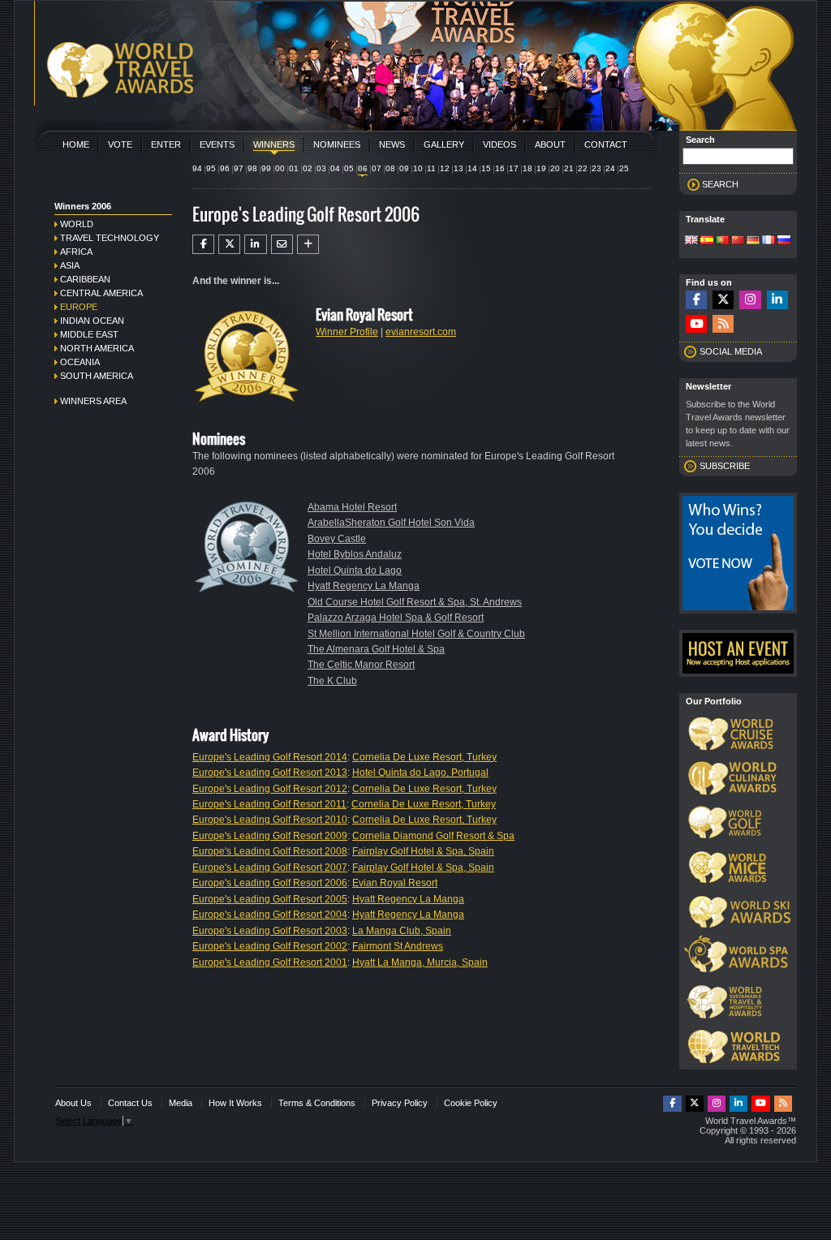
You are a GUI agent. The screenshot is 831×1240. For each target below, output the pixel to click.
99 (266, 168)
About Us (73, 1103)
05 (349, 168)
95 (211, 168)
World (76, 224)
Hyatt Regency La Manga (364, 586)
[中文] (737, 241)
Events (217, 144)
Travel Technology (109, 238)
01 (294, 168)
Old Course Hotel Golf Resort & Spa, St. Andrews (415, 602)
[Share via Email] (282, 244)
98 (252, 168)
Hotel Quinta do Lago (355, 570)
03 (321, 168)
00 (280, 168)
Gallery (444, 144)
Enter (166, 144)
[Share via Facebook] (203, 244)
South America (96, 376)
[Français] (768, 241)
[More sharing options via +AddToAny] (308, 244)
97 (238, 168)
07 (376, 168)
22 (583, 168)
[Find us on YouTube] (696, 324)
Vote (120, 144)
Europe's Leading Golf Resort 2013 (269, 772)
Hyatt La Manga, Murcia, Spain (420, 962)
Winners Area (93, 401)
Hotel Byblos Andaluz (355, 554)
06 (363, 168)
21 (569, 168)
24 (610, 168)
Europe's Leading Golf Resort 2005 (269, 899)
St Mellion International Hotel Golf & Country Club (416, 633)
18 (527, 168)
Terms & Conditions (316, 1103)
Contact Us (130, 1103)
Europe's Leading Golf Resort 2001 (269, 962)
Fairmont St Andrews (397, 946)
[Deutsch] (753, 241)
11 (431, 168)
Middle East (89, 334)
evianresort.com (420, 332)
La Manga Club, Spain (401, 930)
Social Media (731, 351)
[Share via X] (229, 244)
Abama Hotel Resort (352, 507)
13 (458, 168)
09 (404, 168)
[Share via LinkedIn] (255, 244)
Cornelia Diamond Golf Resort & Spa (433, 836)
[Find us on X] (723, 300)
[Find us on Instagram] (749, 300)
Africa (76, 251)
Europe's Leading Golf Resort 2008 (269, 851)
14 (472, 168)
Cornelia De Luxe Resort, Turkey (424, 757)
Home (75, 144)
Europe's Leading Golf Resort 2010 (269, 819)
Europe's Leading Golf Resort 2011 (269, 804)
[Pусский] (783, 241)
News (392, 144)
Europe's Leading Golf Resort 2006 (269, 883)
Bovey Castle (337, 539)
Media (180, 1103)
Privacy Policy (400, 1103)
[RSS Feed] (723, 324)
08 (390, 168)
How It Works (235, 1103)
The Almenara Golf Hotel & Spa (376, 649)
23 (596, 168)
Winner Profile (347, 332)
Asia (70, 265)
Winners (274, 144)
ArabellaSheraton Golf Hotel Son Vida (391, 522)
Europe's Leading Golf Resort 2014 (269, 757)
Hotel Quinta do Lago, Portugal (420, 772)
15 (486, 168)
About (550, 144)
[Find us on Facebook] (696, 300)
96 (225, 168)
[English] (691, 241)
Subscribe (725, 466)
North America (97, 348)
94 (197, 168)
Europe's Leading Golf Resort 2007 (269, 867)
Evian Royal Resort (394, 883)
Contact (605, 144)
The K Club (332, 681)
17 (514, 168)
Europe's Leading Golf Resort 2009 (269, 836)
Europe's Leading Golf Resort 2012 (269, 788)
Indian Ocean (92, 320)
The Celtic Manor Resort (361, 664)
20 (555, 168)
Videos (499, 144)
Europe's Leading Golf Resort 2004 (269, 914)
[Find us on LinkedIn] (777, 300)
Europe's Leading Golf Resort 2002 (269, 946)
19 (541, 168)
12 (445, 168)
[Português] (722, 241)
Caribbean (85, 279)
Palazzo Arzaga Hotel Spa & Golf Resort (396, 617)
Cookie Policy (470, 1103)
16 (500, 168)
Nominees (336, 144)
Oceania (80, 362)
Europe (78, 307)
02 (307, 168)
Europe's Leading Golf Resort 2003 (269, 930)
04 (335, 168)
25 (624, 168)
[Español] (706, 241)
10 (418, 168)
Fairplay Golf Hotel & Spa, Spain (423, 851)
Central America (101, 293)
